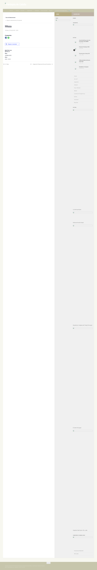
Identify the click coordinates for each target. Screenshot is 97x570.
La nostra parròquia (77, 209)
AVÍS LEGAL (76, 553)
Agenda (50, 10)
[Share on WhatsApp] (8, 38)
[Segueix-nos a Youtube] (91, 14)
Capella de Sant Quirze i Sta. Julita (80, 530)
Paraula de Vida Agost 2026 (84, 46)
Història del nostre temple (78, 222)
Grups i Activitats (44, 10)
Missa (7, 64)
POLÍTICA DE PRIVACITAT (78, 550)
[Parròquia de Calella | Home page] (15, 4)
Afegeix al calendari (12, 44)
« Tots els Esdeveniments (10, 17)
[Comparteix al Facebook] (6, 38)
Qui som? (22, 10)
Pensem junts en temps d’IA (84, 53)
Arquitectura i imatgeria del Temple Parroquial (82, 325)
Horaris (17, 10)
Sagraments (29, 10)
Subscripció (76, 99)
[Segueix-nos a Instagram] (87, 14)
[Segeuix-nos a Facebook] (89, 14)
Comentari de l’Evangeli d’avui (61, 10)
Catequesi (37, 10)
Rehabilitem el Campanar (83, 66)
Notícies (11, 10)
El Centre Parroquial (77, 427)
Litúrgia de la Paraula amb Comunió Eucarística (42, 64)
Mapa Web (76, 102)
